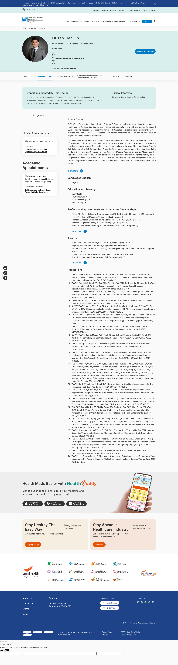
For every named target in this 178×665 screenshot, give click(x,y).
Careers (53, 598)
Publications (127, 76)
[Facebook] (138, 602)
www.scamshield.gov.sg (40, 5)
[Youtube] (153, 602)
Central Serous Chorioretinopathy (78, 97)
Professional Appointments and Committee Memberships (89, 76)
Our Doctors (32, 28)
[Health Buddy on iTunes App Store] (32, 503)
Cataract (59, 97)
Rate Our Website (133, 632)
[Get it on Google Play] (54, 503)
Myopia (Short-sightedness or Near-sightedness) (75, 100)
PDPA (123, 632)
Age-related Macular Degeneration (40, 97)
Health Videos (111, 608)
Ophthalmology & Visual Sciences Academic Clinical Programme (38, 191)
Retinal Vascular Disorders (70, 103)
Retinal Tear (53, 103)
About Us (27, 598)
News (25, 614)
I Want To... (147, 21)
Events (25, 609)
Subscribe (99, 545)
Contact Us (27, 603)
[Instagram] (146, 602)
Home (24, 28)
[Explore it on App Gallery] (76, 503)
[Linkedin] (142, 602)
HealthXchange (111, 603)
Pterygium (43, 103)
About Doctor (27, 76)
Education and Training (64, 76)
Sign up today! (33, 545)
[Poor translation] (7, 650)
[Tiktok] (149, 602)
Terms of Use (107, 632)
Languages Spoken (44, 76)
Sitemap (105, 635)
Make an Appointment (145, 51)
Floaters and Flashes (46, 100)
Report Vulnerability (128, 635)
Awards (116, 76)
